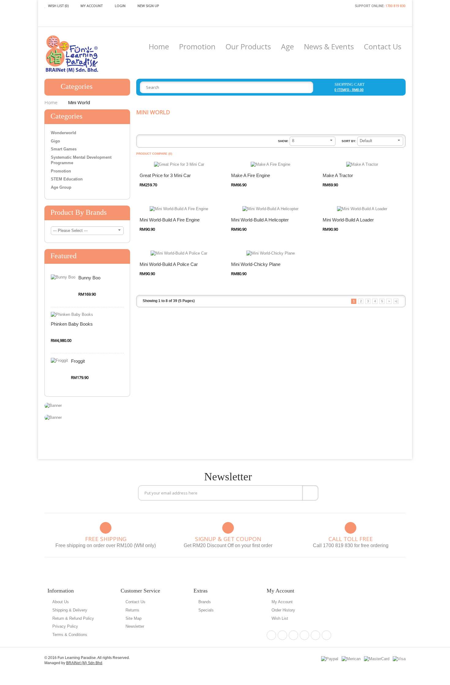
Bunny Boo (89, 277)
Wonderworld (63, 133)
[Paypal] (329, 659)
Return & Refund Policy (73, 618)
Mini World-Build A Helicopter (260, 219)
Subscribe (310, 493)
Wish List (280, 618)
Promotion (61, 171)
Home (51, 102)
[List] (142, 142)
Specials (206, 610)
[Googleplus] (304, 635)
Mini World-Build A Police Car (169, 264)
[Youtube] (326, 635)
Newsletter (135, 626)
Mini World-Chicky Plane (255, 264)
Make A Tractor (338, 175)
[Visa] (399, 659)
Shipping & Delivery (69, 610)
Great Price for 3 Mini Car (165, 175)
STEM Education (67, 179)
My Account (282, 602)
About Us (60, 602)
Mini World (79, 102)
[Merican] (351, 659)
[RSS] (315, 635)
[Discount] (53, 405)
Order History (283, 610)
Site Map (133, 618)
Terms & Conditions (69, 634)
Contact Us (135, 602)
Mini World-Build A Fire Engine (170, 219)
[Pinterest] (282, 635)
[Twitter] (293, 635)
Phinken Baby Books (72, 324)
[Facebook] (271, 635)
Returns (132, 610)
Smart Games (64, 149)
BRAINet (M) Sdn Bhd (84, 663)
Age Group (61, 187)
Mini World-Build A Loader (348, 219)
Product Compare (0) (154, 153)
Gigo (55, 141)
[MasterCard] (376, 659)
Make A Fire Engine (250, 175)
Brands (204, 602)
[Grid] (150, 142)
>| (396, 301)
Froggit (78, 361)
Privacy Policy (65, 626)
